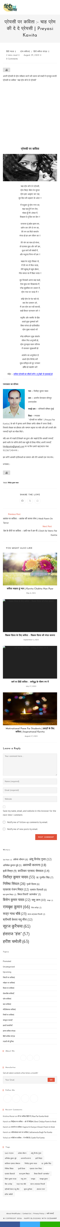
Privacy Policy (38, 1213)
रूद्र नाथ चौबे (15, 913)
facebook (10, 1224)
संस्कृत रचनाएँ (7, 1020)
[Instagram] (30, 1058)
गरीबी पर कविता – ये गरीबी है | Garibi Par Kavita (28, 1137)
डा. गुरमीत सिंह (44, 877)
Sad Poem (7, 860)
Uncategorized (9, 966)
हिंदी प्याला (10, 51)
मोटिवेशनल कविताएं (9, 1009)
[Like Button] (6, 70)
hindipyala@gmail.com (13, 446)
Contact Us (26, 1213)
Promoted (7, 961)
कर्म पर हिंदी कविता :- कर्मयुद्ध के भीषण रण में (30, 682)
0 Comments (12, 58)
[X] (37, 1058)
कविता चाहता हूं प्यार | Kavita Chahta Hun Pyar (30, 589)
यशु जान (39, 900)
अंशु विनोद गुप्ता (40, 859)
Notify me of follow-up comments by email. (27, 822)
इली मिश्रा (10, 871)
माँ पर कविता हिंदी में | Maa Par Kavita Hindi (33, 1116)
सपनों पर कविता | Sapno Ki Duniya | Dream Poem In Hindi (33, 1127)
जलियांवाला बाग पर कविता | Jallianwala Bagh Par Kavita (31, 1132)
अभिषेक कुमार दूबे (12, 865)
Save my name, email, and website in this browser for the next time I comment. (29, 812)
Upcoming (7, 972)
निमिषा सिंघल (14, 883)
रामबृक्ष (50, 900)
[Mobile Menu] (56, 7)
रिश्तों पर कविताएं (8, 1014)
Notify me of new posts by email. (22, 829)
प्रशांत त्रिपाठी (38, 889)
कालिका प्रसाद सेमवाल (33, 871)
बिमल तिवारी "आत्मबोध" (29, 894)
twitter (30, 1224)
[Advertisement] (30, 115)
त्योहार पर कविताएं (9, 982)
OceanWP (52, 1218)
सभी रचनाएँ (50, 1213)
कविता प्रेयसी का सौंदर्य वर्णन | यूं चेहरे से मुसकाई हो (33, 374)
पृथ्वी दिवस (33, 884)
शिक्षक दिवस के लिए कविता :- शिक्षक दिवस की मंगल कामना (30, 635)
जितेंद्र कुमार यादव (13, 483)
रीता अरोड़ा (36, 907)
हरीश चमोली (16, 941)
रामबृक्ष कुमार (16, 906)
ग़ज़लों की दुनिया (8, 1041)
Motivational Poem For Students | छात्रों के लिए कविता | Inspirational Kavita (30, 730)
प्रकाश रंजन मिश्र (16, 889)
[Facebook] (23, 1058)
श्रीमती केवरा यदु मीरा (17, 919)
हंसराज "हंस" (16, 933)
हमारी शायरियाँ (7, 1025)
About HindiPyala (13, 1213)
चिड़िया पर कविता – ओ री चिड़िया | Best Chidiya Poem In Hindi (33, 1121)
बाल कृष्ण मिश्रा (9, 894)
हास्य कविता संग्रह (9, 1031)
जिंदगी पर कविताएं (9, 977)
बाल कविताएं (7, 1004)
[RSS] (34, 1098)
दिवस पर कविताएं (8, 988)
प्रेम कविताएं (25, 51)
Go (51, 1080)
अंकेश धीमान (20, 859)
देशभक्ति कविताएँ (8, 993)
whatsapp (50, 1224)
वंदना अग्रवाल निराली (36, 914)
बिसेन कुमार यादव (16, 899)
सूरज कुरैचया (16, 926)
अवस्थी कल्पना (34, 865)
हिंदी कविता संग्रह (40, 51)
